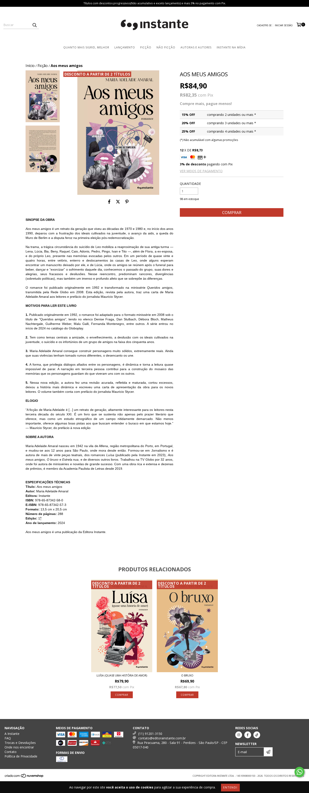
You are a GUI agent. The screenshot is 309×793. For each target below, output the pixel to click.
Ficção (145, 47)
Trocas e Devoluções (20, 743)
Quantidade (190, 183)
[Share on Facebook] (109, 201)
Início (30, 65)
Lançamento (124, 47)
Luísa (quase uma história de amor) (122, 675)
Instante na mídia (231, 47)
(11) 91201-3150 (150, 733)
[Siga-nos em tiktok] (256, 734)
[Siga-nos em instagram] (238, 734)
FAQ (8, 738)
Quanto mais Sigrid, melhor (86, 47)
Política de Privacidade (21, 756)
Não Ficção (166, 47)
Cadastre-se (264, 25)
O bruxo (187, 675)
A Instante (12, 733)
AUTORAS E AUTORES (196, 47)
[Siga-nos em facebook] (247, 734)
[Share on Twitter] (118, 201)
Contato (11, 752)
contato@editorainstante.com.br (162, 738)
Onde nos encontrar (19, 747)
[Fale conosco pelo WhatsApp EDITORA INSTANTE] (299, 772)
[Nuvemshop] (24, 777)
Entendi (230, 787)
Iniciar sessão (284, 25)
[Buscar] (34, 25)
